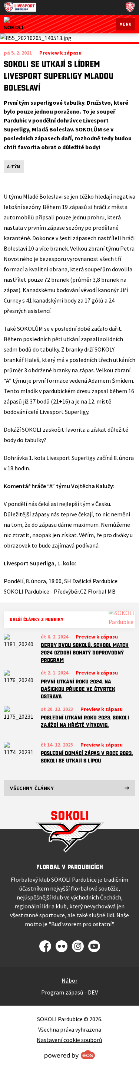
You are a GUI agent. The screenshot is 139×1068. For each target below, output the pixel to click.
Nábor (69, 980)
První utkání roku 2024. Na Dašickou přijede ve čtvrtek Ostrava (78, 689)
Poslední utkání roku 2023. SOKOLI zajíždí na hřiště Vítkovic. (85, 721)
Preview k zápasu (97, 636)
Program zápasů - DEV (69, 992)
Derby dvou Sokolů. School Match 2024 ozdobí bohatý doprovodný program (85, 652)
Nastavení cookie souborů (69, 1039)
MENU (125, 24)
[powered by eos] (69, 1054)
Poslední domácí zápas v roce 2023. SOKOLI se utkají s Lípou (87, 757)
